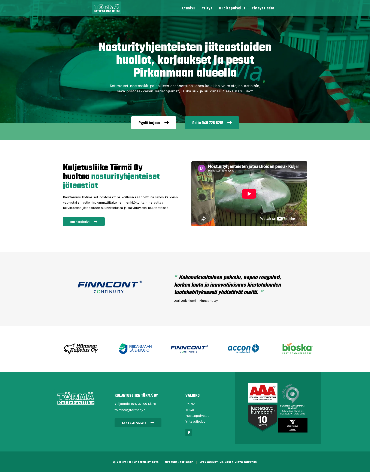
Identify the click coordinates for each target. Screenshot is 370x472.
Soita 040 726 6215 (207, 123)
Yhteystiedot (263, 8)
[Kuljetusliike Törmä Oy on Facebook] (188, 432)
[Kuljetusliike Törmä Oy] (107, 7)
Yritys (207, 8)
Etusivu (188, 8)
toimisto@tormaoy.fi (130, 410)
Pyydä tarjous (149, 123)
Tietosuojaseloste (179, 462)
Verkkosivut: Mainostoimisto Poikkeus (228, 462)
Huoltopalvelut (232, 8)
